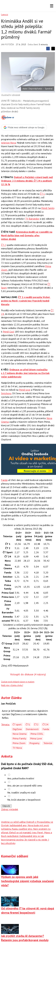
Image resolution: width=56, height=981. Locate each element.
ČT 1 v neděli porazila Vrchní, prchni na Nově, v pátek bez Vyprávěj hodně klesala (25, 301)
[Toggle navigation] (51, 6)
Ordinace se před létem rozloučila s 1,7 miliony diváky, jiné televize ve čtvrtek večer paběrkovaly (25, 373)
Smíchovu (6, 393)
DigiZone (17, 729)
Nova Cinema (19, 733)
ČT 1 (42, 193)
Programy (34, 743)
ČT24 (45, 724)
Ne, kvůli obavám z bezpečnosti (23, 799)
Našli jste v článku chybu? (12, 685)
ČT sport (17, 724)
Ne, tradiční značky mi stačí (21, 792)
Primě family (47, 208)
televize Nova (8, 142)
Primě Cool (8, 331)
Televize (47, 743)
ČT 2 (3, 244)
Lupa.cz (4, 14)
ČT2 (36, 724)
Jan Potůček (7, 44)
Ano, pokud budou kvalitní (20, 778)
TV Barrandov (32, 218)
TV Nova (17, 747)
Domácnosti (32, 729)
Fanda (4, 480)
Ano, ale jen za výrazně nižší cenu (24, 785)
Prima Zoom (19, 743)
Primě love (24, 389)
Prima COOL (36, 733)
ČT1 (28, 724)
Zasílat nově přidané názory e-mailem (17, 681)
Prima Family (19, 738)
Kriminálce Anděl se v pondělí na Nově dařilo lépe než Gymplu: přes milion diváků (26, 235)
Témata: (5, 724)
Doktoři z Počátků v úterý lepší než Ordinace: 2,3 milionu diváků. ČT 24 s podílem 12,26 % (27, 181)
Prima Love (36, 738)
